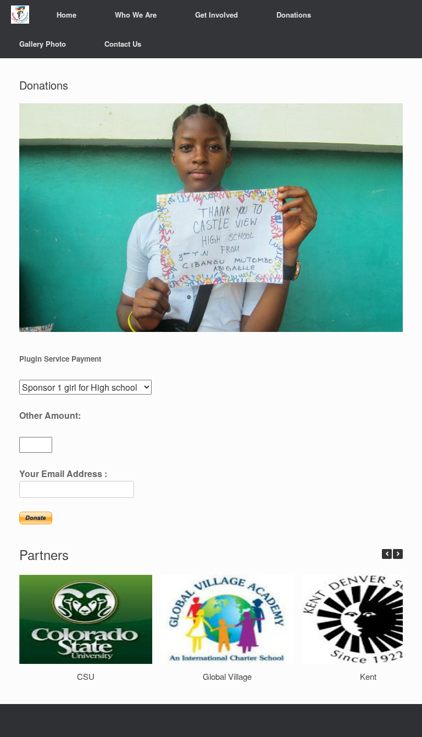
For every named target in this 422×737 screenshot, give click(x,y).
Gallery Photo (42, 43)
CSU (86, 676)
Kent (368, 676)
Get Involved (216, 14)
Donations (293, 14)
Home (66, 14)
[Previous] (387, 554)
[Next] (398, 554)
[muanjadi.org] (20, 14)
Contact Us (122, 43)
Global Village (227, 676)
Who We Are (136, 14)
